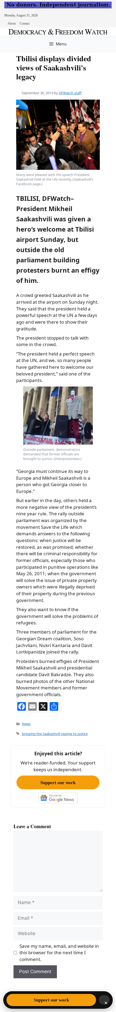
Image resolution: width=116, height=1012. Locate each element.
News (26, 723)
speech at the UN (54, 315)
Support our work (58, 782)
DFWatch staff (70, 92)
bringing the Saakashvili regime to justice (55, 733)
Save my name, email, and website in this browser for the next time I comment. (59, 952)
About (12, 23)
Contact (24, 23)
